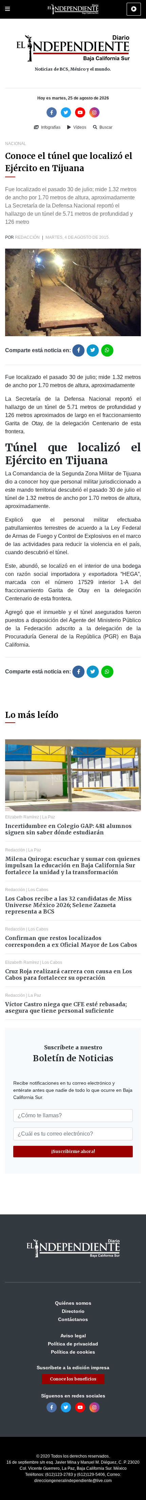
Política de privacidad (73, 1344)
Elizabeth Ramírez (22, 817)
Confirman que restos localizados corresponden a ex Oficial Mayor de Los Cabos (71, 941)
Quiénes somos (73, 1303)
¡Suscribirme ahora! (73, 1151)
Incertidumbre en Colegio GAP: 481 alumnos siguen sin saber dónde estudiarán (68, 829)
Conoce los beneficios (73, 1378)
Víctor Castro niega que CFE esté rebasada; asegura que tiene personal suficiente (66, 1007)
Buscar (105, 127)
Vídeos (79, 127)
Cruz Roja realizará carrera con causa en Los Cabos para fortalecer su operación (68, 974)
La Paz (48, 817)
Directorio (73, 1311)
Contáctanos (73, 1319)
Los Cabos (38, 889)
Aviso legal (73, 1335)
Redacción (27, 237)
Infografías (50, 127)
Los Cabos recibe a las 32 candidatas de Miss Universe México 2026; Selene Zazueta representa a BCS (68, 905)
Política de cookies (73, 1352)
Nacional (15, 143)
